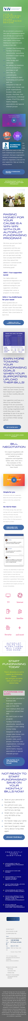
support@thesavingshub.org (14, 938)
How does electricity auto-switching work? (14, 891)
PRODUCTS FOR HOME (11, 967)
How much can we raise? (12, 871)
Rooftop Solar (11, 972)
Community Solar (12, 970)
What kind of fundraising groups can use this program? (15, 906)
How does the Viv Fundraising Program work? (14, 865)
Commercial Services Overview (12, 977)
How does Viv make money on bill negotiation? (13, 878)
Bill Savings (10, 968)
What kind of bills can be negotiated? (15, 885)
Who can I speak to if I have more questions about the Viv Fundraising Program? (14, 898)
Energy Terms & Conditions (12, 960)
